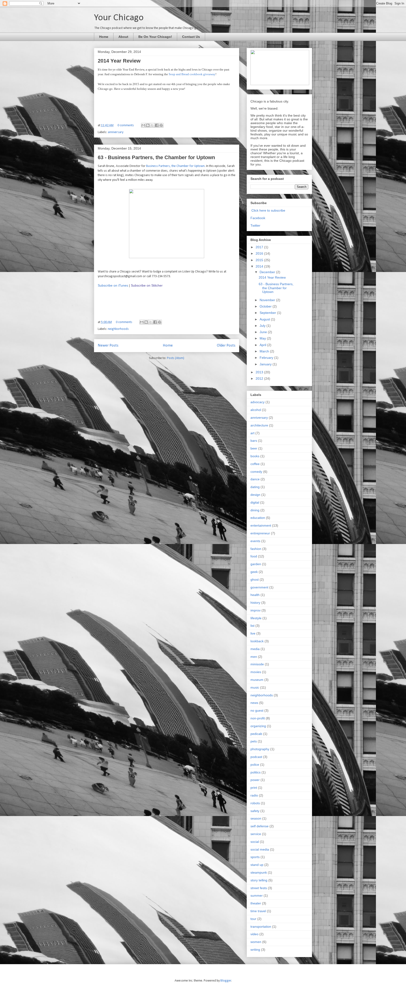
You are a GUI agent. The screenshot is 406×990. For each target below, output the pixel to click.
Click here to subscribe (268, 210)
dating (255, 487)
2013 (260, 372)
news (254, 703)
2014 (260, 266)
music (254, 687)
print (253, 787)
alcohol (255, 410)
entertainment (260, 525)
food (253, 556)
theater (255, 903)
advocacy (257, 402)
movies (255, 672)
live (252, 633)
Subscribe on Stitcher (147, 285)
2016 (260, 253)
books (254, 456)
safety (254, 811)
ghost (254, 579)
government (259, 587)
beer (253, 448)
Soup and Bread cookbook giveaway (192, 74)
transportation (260, 926)
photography (259, 749)
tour (253, 919)
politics (255, 772)
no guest (256, 710)
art (252, 433)
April (263, 345)
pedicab (256, 734)
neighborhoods (118, 329)
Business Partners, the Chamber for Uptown (175, 166)
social (254, 842)
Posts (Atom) (175, 358)
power (255, 780)
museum (256, 680)
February (267, 357)
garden (255, 564)
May (263, 338)
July (263, 325)
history (255, 602)
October (266, 306)
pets (253, 741)
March (265, 351)
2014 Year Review (119, 61)
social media (259, 849)
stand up (256, 865)
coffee (255, 464)
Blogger (225, 980)
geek (254, 572)
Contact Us (191, 37)
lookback (257, 641)
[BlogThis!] (147, 125)
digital (254, 502)
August (265, 319)
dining (254, 510)
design (255, 495)
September (268, 313)
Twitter (255, 225)
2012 (260, 378)
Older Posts (226, 345)
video (254, 934)
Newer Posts (108, 345)
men (253, 657)
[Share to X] (152, 125)
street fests (258, 888)
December (268, 272)
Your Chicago (119, 18)
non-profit (257, 718)
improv (255, 610)
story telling (258, 880)
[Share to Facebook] (156, 125)
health (255, 595)
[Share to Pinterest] (161, 125)
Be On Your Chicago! (155, 37)
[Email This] (143, 125)
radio (254, 795)
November (268, 300)
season (255, 818)
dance (255, 479)
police (254, 764)
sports (255, 857)
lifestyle (256, 618)
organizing (258, 726)
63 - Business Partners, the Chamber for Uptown (156, 157)
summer (256, 895)
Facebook (257, 218)
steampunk (258, 872)
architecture (259, 425)
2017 (260, 247)
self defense (259, 826)
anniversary (115, 132)
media (255, 649)
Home (103, 37)
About (123, 37)
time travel (258, 911)
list (252, 625)
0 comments (125, 125)
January (266, 364)
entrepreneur (260, 533)
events (255, 541)
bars (253, 440)
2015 (260, 260)
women (255, 942)
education (257, 518)
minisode (257, 664)
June (264, 332)
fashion (255, 549)
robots (255, 803)
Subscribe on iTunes (113, 285)
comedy (256, 471)
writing (255, 949)
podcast (256, 757)
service (255, 834)
